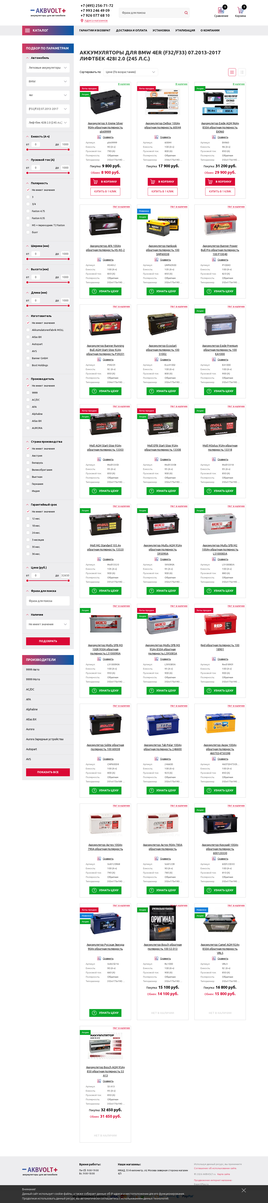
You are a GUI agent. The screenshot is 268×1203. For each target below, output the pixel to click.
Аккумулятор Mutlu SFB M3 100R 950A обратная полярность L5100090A (105, 649)
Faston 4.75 (38, 211)
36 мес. (36, 553)
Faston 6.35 (38, 218)
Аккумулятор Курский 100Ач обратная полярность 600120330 (220, 849)
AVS (34, 351)
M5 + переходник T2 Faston (48, 225)
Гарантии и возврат (94, 30)
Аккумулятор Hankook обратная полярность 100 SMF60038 (162, 250)
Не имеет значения (43, 189)
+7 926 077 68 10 (95, 15)
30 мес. (36, 546)
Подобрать (48, 641)
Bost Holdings (40, 365)
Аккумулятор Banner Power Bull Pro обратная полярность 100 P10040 (220, 250)
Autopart (37, 344)
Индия (36, 491)
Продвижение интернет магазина (213, 1180)
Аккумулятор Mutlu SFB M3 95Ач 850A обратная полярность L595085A (162, 649)
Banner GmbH (40, 358)
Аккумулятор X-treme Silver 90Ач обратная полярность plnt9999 (105, 127)
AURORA (37, 428)
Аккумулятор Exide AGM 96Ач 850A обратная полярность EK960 (220, 127)
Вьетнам (37, 476)
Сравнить (108, 137)
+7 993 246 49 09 (95, 10)
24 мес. (36, 532)
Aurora (30, 729)
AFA (34, 406)
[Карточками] (232, 72)
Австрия (37, 455)
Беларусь (37, 462)
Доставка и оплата (131, 30)
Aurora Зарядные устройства (44, 739)
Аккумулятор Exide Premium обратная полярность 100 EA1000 (220, 350)
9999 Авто (32, 669)
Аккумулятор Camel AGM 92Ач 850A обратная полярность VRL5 (220, 949)
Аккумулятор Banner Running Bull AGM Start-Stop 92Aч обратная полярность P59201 (105, 350)
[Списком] (242, 72)
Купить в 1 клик (105, 191)
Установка (161, 30)
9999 (34, 392)
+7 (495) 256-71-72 (97, 5)
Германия (37, 483)
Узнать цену (109, 291)
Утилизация (185, 30)
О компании (210, 30)
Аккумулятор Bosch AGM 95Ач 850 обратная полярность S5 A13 (105, 1071)
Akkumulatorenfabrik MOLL (48, 330)
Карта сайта (223, 1174)
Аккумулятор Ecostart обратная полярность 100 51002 (162, 350)
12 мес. (36, 518)
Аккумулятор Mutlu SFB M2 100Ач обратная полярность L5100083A (220, 549)
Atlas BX (37, 337)
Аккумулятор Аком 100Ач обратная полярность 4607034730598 (220, 749)
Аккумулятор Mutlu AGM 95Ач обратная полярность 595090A (163, 549)
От (27, 144)
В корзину (109, 181)
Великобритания (42, 469)
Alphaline (37, 413)
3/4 (34, 204)
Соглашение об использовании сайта (215, 1168)
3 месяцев (38, 539)
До (57, 144)
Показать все (48, 772)
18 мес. (36, 525)
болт (35, 232)
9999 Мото (33, 679)
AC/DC (36, 399)
